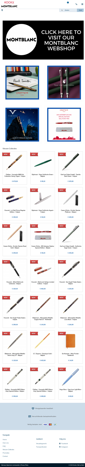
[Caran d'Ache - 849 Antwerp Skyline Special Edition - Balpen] (43, 239)
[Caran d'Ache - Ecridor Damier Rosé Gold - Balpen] (15, 239)
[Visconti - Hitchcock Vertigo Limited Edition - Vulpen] (43, 275)
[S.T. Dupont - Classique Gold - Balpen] (43, 347)
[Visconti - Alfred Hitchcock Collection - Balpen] (15, 275)
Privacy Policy (24, 465)
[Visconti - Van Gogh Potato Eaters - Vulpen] (15, 311)
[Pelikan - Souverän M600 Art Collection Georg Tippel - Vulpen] (15, 167)
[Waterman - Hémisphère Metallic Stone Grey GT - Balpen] (15, 347)
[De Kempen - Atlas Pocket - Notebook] (71, 347)
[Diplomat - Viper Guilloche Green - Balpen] (43, 167)
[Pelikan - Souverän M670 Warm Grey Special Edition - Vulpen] (43, 382)
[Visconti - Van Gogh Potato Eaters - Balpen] (71, 275)
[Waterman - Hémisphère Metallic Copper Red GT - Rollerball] (43, 311)
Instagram (64, 447)
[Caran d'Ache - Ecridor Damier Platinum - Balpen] (71, 203)
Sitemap (3, 465)
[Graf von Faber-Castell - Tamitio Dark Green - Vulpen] (71, 167)
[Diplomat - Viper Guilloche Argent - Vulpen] (43, 203)
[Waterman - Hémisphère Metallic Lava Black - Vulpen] (71, 311)
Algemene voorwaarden (13, 465)
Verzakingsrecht (41, 443)
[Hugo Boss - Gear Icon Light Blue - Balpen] (71, 382)
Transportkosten (41, 447)
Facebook (64, 443)
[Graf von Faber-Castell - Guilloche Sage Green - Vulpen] (71, 239)
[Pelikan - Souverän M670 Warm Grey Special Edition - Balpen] (15, 382)
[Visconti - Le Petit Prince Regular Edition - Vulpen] (15, 203)
